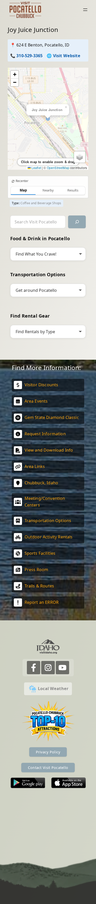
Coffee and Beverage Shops (40, 203)
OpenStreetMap (58, 167)
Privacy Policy (48, 752)
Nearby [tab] (48, 190)
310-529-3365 (29, 55)
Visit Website (66, 55)
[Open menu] (85, 10)
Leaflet (36, 167)
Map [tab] (23, 190)
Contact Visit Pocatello (48, 767)
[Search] (77, 221)
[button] (14, 75)
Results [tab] (72, 190)
